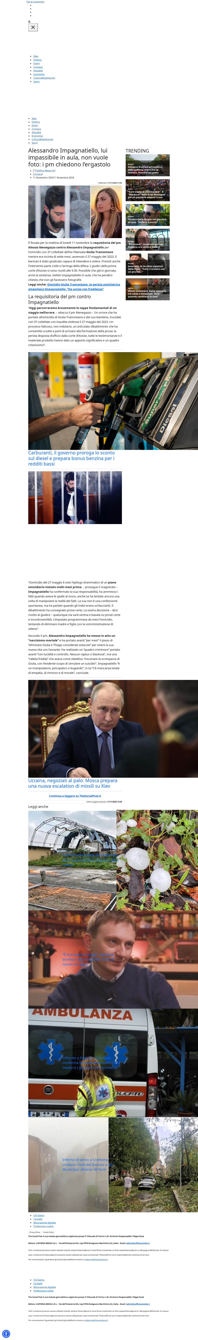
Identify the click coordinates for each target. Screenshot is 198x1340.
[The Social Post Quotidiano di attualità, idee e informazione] (113, 42)
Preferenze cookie (43, 1226)
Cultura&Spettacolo (44, 78)
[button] (6, 1334)
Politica (37, 59)
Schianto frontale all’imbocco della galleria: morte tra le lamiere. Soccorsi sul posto (145, 170)
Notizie (131, 164)
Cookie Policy (48, 1232)
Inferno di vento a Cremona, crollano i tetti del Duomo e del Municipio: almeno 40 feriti (87, 1164)
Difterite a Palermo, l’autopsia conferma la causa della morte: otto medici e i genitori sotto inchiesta (91, 1062)
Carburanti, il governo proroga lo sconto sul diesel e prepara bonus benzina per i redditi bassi (71, 458)
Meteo (130, 288)
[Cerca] (29, 21)
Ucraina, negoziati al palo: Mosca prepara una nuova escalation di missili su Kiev (72, 783)
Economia (38, 74)
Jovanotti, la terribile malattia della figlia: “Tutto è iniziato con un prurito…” (146, 269)
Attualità (38, 70)
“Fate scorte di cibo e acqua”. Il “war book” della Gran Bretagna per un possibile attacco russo (146, 194)
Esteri (36, 63)
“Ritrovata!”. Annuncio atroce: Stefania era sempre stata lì (145, 245)
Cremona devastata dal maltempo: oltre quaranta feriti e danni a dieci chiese (90, 860)
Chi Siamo (38, 1215)
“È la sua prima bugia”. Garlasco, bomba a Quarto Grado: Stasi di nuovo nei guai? (88, 959)
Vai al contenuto (35, 1)
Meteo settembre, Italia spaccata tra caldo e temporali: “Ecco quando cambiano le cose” (147, 294)
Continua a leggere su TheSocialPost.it (75, 796)
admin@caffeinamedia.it (138, 1243)
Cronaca (38, 67)
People (130, 263)
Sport (36, 81)
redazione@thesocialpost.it (96, 1259)
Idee (35, 56)
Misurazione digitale (44, 1222)
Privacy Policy (34, 1232)
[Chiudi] (33, 27)
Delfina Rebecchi (45, 170)
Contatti (37, 1219)
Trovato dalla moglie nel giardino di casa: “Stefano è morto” (147, 221)
